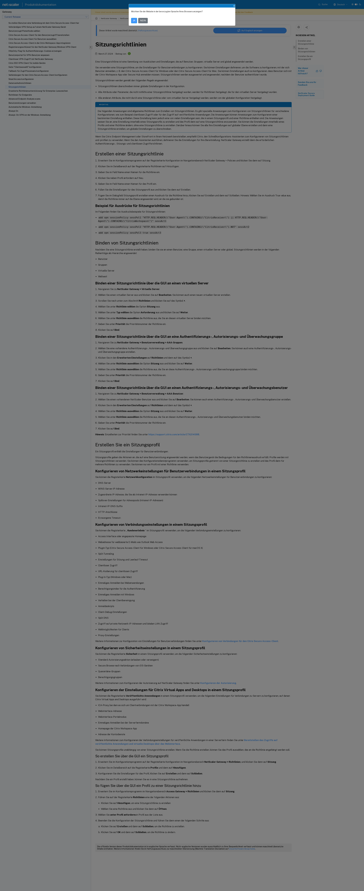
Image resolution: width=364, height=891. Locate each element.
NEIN (143, 20)
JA (134, 20)
